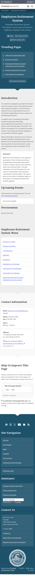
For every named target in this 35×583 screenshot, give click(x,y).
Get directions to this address (13, 343)
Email (11, 36)
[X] (15, 425)
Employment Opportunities (12, 463)
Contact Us (6, 533)
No (13, 390)
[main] (17, 211)
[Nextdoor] (24, 425)
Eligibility (6, 255)
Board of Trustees (9, 242)
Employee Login (8, 471)
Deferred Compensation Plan (15, 55)
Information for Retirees (11, 273)
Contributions (7, 251)
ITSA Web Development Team (8, 569)
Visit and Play (7, 458)
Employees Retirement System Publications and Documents (15, 65)
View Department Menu (18, 81)
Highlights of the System (11, 264)
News (5, 449)
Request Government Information (14, 542)
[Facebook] (6, 425)
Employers (6, 260)
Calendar (6, 454)
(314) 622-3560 (23, 36)
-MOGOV (10, 6)
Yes (7, 390)
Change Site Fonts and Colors (13, 486)
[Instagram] (11, 425)
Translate (17, 502)
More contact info (18, 40)
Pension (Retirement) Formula (15, 70)
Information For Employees (14, 74)
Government (5, 10)
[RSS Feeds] (29, 425)
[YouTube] (19, 425)
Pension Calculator (11, 60)
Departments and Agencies (18, 10)
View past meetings (11, 196)
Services (5, 440)
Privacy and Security (9, 490)
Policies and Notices (9, 495)
